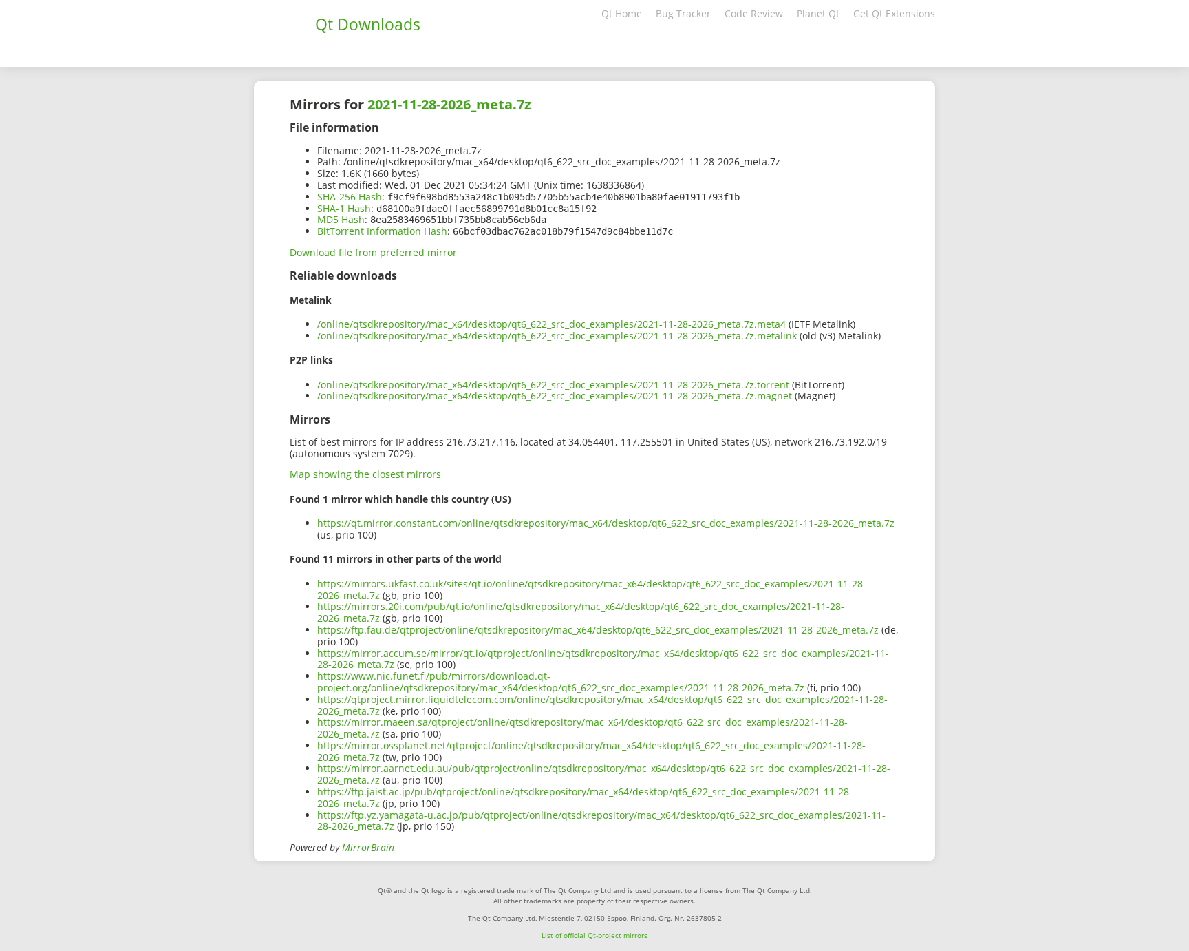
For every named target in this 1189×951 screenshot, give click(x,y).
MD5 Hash (341, 219)
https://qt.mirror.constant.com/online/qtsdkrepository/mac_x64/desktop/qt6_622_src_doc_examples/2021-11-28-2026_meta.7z (606, 523)
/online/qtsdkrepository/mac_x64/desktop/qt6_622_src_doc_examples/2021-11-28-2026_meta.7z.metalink (557, 335)
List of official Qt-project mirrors (594, 935)
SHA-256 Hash (349, 196)
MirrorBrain (368, 847)
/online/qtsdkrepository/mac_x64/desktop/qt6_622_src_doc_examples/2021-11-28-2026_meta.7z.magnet (554, 395)
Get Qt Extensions (894, 13)
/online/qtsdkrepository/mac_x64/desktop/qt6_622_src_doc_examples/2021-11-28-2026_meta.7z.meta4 (551, 324)
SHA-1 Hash (344, 208)
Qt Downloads (367, 24)
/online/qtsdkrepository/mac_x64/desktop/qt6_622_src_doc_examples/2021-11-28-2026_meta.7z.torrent (553, 384)
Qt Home (621, 13)
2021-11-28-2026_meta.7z (449, 104)
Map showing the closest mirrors (365, 474)
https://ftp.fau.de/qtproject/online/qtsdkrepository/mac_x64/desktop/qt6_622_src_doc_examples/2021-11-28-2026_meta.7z (598, 629)
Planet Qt (818, 13)
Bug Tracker (683, 13)
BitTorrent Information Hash (382, 231)
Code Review (754, 13)
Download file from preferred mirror (373, 252)
